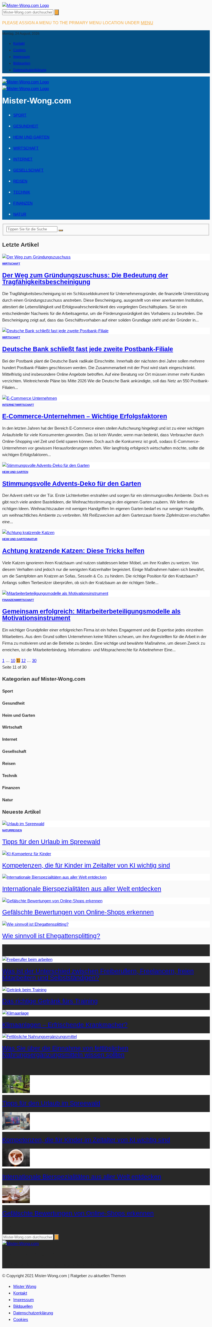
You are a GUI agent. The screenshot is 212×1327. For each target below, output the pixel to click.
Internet (23, 159)
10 (13, 660)
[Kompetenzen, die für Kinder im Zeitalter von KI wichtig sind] (26, 853)
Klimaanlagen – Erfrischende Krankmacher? (65, 1024)
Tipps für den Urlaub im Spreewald (51, 841)
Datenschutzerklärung (29, 70)
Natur (19, 214)
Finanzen (23, 203)
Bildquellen (21, 63)
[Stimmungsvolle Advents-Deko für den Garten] (45, 465)
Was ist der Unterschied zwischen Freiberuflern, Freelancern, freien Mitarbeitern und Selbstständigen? (98, 974)
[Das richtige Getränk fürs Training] (24, 989)
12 (23, 660)
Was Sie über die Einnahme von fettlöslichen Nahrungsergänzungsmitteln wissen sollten (65, 1051)
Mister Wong (24, 1286)
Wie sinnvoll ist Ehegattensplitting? (51, 936)
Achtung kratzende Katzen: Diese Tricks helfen (73, 550)
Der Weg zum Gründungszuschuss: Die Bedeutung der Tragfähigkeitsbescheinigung (85, 278)
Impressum (21, 57)
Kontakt (19, 43)
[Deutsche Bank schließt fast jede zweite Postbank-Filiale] (55, 330)
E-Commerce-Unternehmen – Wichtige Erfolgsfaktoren (84, 416)
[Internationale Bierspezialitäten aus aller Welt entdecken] (54, 877)
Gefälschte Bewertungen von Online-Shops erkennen (78, 912)
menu (147, 22)
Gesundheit (25, 126)
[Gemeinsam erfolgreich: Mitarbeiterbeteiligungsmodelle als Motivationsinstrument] (55, 593)
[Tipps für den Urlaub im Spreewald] (23, 823)
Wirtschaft (26, 148)
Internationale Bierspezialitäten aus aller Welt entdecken (81, 888)
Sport (19, 115)
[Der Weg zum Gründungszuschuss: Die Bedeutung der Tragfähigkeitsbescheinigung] (36, 257)
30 (34, 660)
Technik (21, 192)
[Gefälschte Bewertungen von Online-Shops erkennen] (52, 900)
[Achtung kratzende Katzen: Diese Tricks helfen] (28, 532)
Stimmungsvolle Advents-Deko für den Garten (71, 483)
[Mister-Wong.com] (25, 5)
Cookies (19, 50)
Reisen (20, 181)
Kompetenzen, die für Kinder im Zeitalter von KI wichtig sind (86, 865)
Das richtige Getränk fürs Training (50, 1001)
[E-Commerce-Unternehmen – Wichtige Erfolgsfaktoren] (29, 398)
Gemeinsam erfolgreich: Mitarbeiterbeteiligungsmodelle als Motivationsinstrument (91, 615)
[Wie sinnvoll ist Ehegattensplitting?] (35, 924)
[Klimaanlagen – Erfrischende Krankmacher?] (15, 1013)
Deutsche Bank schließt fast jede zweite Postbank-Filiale (87, 349)
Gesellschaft (28, 170)
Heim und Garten (31, 137)
